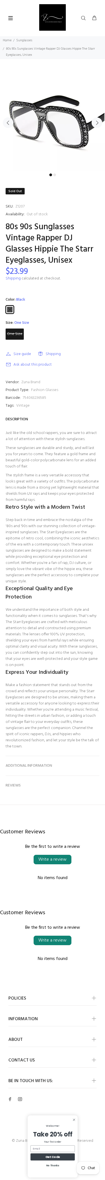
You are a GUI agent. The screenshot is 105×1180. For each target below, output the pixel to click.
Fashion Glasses (44, 390)
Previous (8, 122)
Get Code (52, 1157)
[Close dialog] (73, 1119)
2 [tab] (54, 174)
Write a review (52, 859)
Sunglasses (24, 40)
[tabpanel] (52, 119)
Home (7, 40)
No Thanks (52, 1165)
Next (97, 122)
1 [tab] (50, 174)
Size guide (22, 354)
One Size (14, 334)
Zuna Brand (30, 382)
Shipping (13, 278)
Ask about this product (32, 364)
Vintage (23, 405)
